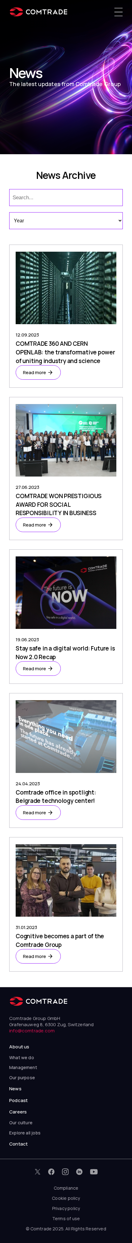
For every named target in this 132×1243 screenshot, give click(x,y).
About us (19, 1046)
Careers (18, 1112)
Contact (18, 1144)
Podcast (18, 1100)
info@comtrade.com (32, 1030)
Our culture (21, 1122)
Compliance (66, 1188)
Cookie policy (66, 1198)
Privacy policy (66, 1208)
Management (23, 1067)
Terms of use (66, 1218)
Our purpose (22, 1077)
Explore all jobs (25, 1133)
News (15, 1088)
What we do (21, 1057)
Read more (34, 372)
